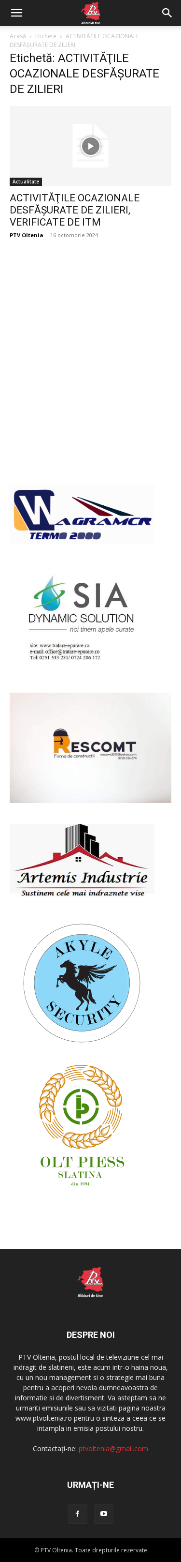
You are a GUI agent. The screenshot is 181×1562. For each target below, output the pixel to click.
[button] (16, 13)
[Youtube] (103, 1514)
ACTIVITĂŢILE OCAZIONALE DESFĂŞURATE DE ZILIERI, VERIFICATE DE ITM (74, 210)
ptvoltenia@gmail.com (113, 1448)
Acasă (18, 36)
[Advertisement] (90, 372)
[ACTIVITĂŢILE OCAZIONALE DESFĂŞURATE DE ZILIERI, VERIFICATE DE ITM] (90, 146)
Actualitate (26, 181)
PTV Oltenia (26, 235)
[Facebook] (77, 1514)
